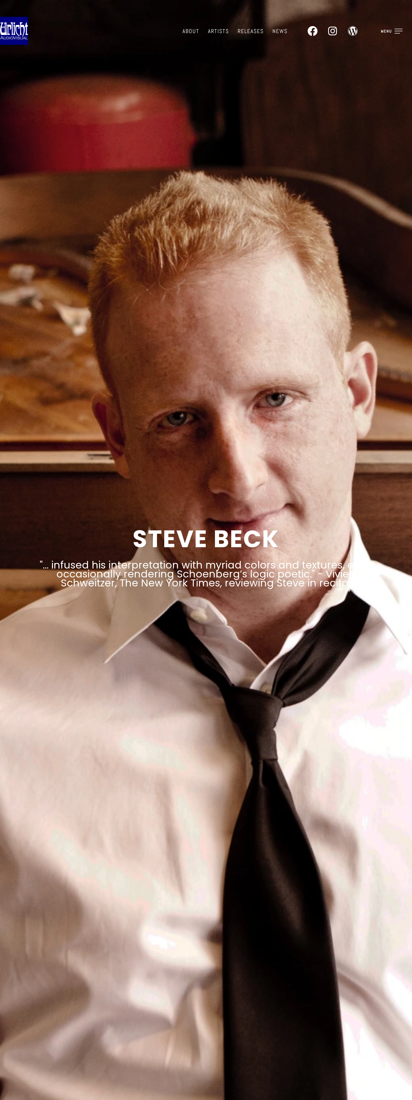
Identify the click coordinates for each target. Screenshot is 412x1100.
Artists (218, 31)
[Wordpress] (353, 31)
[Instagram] (333, 31)
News (280, 31)
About (190, 31)
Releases (251, 31)
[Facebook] (312, 31)
